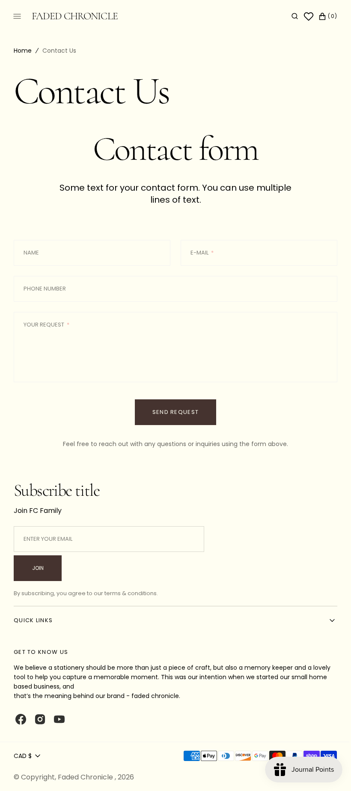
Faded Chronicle (86, 777)
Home (23, 50)
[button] (288, 16)
